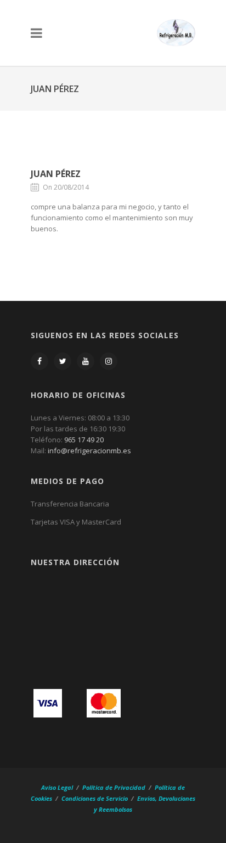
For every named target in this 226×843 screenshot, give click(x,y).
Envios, (147, 798)
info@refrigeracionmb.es (89, 450)
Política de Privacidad (113, 787)
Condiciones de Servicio (94, 798)
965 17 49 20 (84, 440)
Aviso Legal (58, 787)
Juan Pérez (56, 174)
